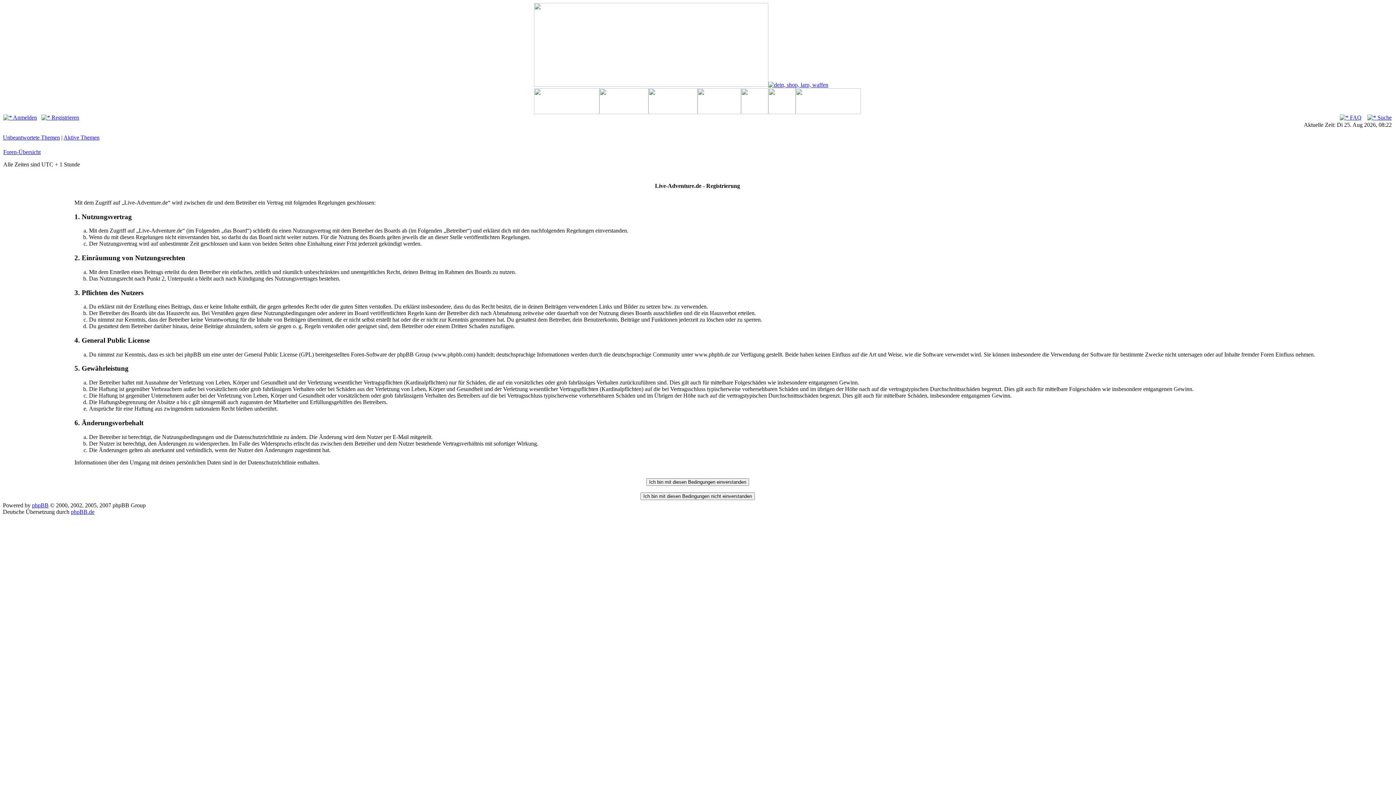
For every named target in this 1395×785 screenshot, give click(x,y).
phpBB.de (82, 512)
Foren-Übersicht (22, 152)
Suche (1384, 117)
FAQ (1355, 117)
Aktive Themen (82, 137)
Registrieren (64, 117)
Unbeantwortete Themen (31, 137)
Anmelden (24, 117)
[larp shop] (798, 85)
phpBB (40, 505)
